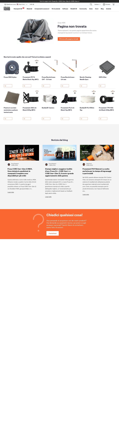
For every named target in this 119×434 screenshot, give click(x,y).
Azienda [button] (108, 9)
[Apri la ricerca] (91, 4)
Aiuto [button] (91, 9)
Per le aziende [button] (56, 9)
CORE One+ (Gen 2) (64, 1)
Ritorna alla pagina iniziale (68, 39)
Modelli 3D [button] (73, 9)
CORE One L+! (75, 1)
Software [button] (65, 9)
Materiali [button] (29, 9)
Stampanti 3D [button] (19, 8)
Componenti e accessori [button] (42, 9)
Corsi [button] (96, 9)
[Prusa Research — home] (7, 8)
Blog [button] (102, 9)
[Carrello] (113, 4)
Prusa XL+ (55, 1)
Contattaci (53, 233)
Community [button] (83, 9)
